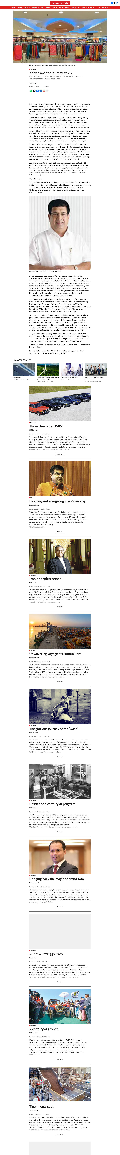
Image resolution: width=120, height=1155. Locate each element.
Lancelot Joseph (34, 505)
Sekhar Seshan (34, 1110)
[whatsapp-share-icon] (31, 91)
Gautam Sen (33, 958)
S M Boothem (33, 430)
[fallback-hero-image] (24, 369)
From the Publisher (24, 8)
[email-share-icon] (44, 91)
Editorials (35, 8)
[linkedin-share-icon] (40, 91)
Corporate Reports (88, 8)
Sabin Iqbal (32, 83)
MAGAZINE (76, 8)
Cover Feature (46, 8)
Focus (67, 8)
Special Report (58, 8)
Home (13, 8)
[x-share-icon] (34, 91)
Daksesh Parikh (34, 883)
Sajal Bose (32, 582)
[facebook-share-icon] (37, 91)
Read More (60, 454)
